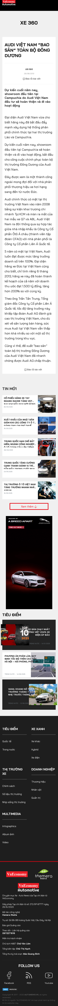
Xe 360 (29, 23)
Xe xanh (38, 729)
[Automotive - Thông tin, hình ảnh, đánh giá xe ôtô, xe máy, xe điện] (9, 2)
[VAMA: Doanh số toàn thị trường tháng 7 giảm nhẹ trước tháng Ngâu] (43, 694)
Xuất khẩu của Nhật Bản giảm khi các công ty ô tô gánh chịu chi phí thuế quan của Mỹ (20, 421)
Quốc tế (6, 741)
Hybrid (34, 749)
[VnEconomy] (17, 874)
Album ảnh (8, 834)
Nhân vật (36, 789)
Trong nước (34, 644)
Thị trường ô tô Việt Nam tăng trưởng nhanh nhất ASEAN (20, 486)
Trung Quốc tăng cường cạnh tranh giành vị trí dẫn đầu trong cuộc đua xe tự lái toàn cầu (19, 464)
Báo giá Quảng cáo (11, 925)
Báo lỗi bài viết (33, 78)
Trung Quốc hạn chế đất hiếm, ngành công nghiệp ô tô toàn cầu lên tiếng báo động (19, 443)
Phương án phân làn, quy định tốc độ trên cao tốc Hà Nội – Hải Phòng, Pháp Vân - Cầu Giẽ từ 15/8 (22, 659)
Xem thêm (27, 506)
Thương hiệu (38, 781)
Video (5, 842)
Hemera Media (9, 915)
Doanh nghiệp (43, 769)
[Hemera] (43, 874)
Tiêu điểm (11, 614)
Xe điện (35, 757)
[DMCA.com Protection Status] (10, 989)
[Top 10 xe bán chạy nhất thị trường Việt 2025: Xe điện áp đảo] (15, 634)
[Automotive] (29, 887)
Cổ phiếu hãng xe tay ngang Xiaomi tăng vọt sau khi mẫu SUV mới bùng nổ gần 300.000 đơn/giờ (19, 400)
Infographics (9, 826)
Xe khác (35, 741)
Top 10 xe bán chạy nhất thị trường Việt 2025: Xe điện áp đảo (35, 632)
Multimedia (11, 814)
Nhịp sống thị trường (14, 802)
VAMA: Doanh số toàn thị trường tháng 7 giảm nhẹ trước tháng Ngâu (23, 692)
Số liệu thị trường (12, 794)
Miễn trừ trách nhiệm (12, 938)
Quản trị (35, 797)
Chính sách (8, 785)
